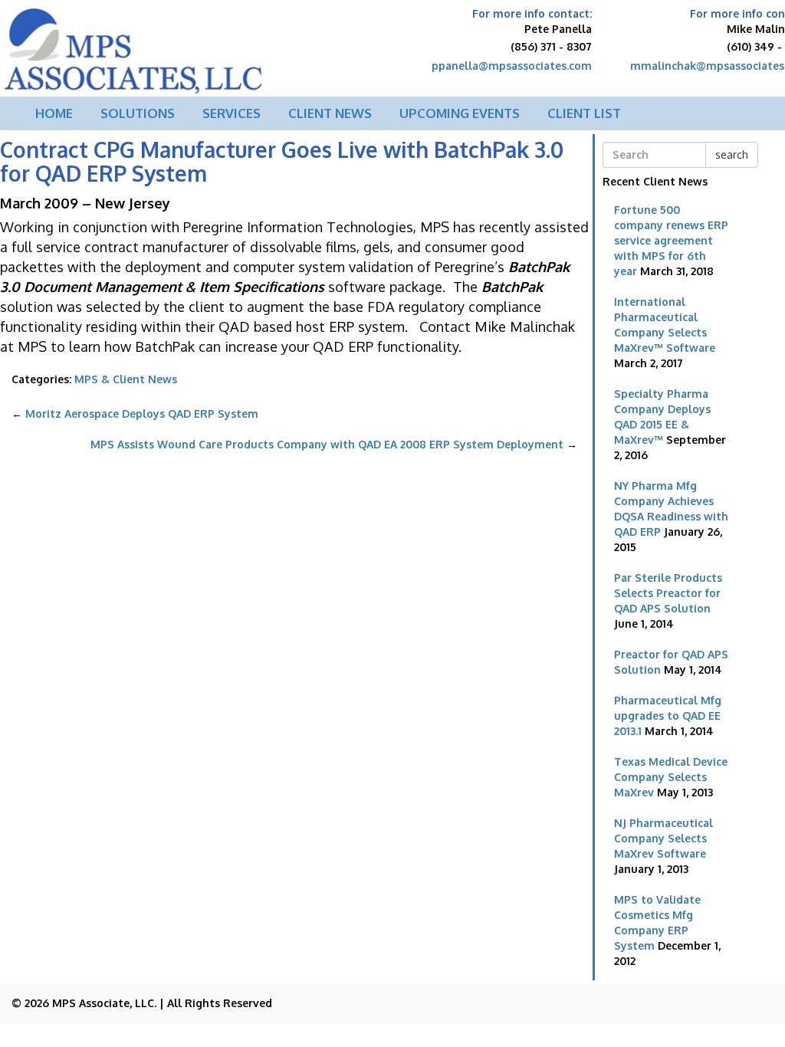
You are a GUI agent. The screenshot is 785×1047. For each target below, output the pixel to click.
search (731, 154)
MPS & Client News (125, 379)
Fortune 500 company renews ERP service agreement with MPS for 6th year (671, 240)
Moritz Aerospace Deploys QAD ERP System (134, 413)
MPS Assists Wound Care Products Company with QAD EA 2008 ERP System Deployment (333, 444)
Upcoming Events (459, 113)
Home (54, 113)
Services (231, 113)
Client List (584, 113)
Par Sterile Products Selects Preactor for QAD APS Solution (668, 593)
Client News (330, 113)
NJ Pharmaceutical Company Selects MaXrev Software (663, 838)
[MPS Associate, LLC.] (134, 46)
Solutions (137, 113)
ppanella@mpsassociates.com (512, 65)
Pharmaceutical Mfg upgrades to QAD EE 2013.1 (667, 715)
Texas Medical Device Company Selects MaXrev (671, 777)
